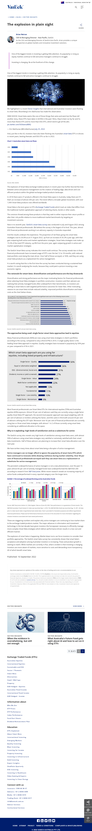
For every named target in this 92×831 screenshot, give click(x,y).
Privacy (31, 826)
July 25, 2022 (40, 129)
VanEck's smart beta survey (36, 224)
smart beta (67, 133)
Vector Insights (33, 109)
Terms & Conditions (44, 826)
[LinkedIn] (42, 820)
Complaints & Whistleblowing (68, 826)
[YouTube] (49, 820)
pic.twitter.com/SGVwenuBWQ (19, 124)
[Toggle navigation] (82, 7)
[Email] (53, 820)
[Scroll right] (83, 651)
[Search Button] (76, 7)
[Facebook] (38, 820)
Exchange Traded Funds (45, 207)
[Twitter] (46, 820)
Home (15, 826)
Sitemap (22, 826)
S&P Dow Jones (34, 471)
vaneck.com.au (31, 580)
